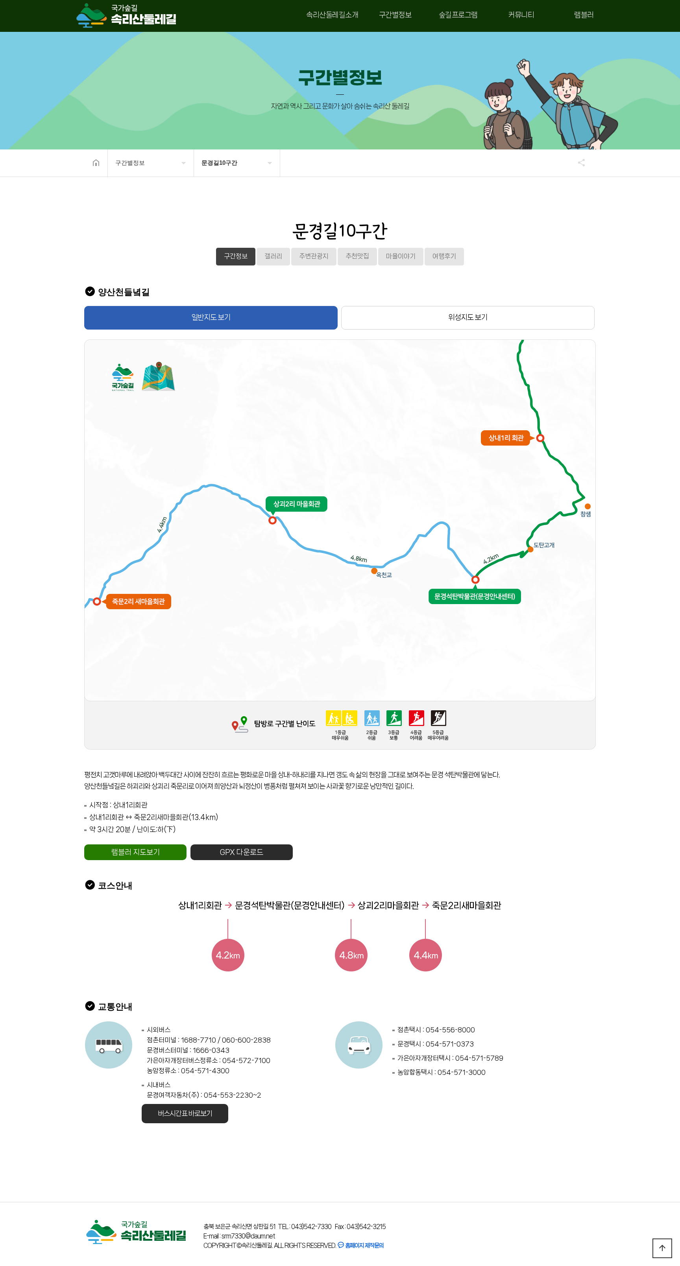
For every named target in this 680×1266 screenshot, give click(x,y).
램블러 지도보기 (135, 852)
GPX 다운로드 (241, 852)
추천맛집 (357, 256)
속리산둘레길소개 (332, 14)
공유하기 (577, 162)
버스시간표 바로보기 (185, 1113)
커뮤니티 (521, 14)
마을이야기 (401, 256)
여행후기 (444, 256)
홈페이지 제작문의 (364, 1245)
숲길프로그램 (458, 14)
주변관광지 (314, 256)
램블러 (584, 14)
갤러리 (273, 256)
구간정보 (236, 256)
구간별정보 (395, 14)
